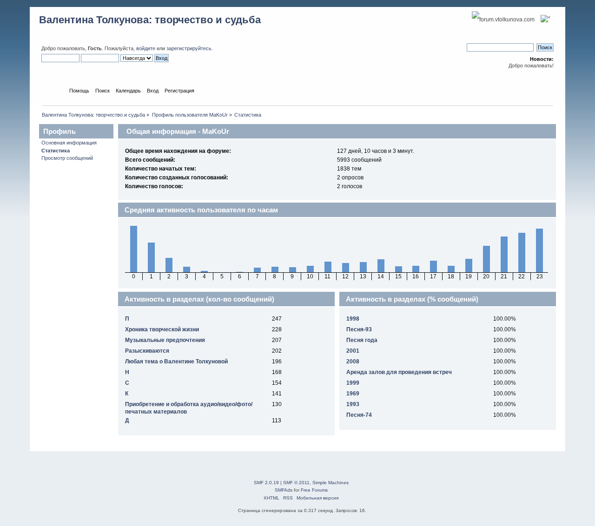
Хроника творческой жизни (162, 329)
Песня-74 (359, 415)
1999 (352, 383)
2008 (352, 361)
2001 (352, 351)
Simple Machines (330, 482)
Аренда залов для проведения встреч (399, 372)
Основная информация (69, 142)
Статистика (55, 150)
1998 (352, 319)
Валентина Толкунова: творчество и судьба (150, 20)
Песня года (361, 340)
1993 (352, 404)
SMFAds (283, 490)
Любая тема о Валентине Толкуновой (176, 361)
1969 (352, 393)
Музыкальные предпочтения (165, 340)
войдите (145, 48)
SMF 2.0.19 (266, 482)
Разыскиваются (147, 351)
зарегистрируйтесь (189, 48)
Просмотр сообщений (67, 158)
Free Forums (314, 490)
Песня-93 (359, 329)
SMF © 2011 (296, 482)
